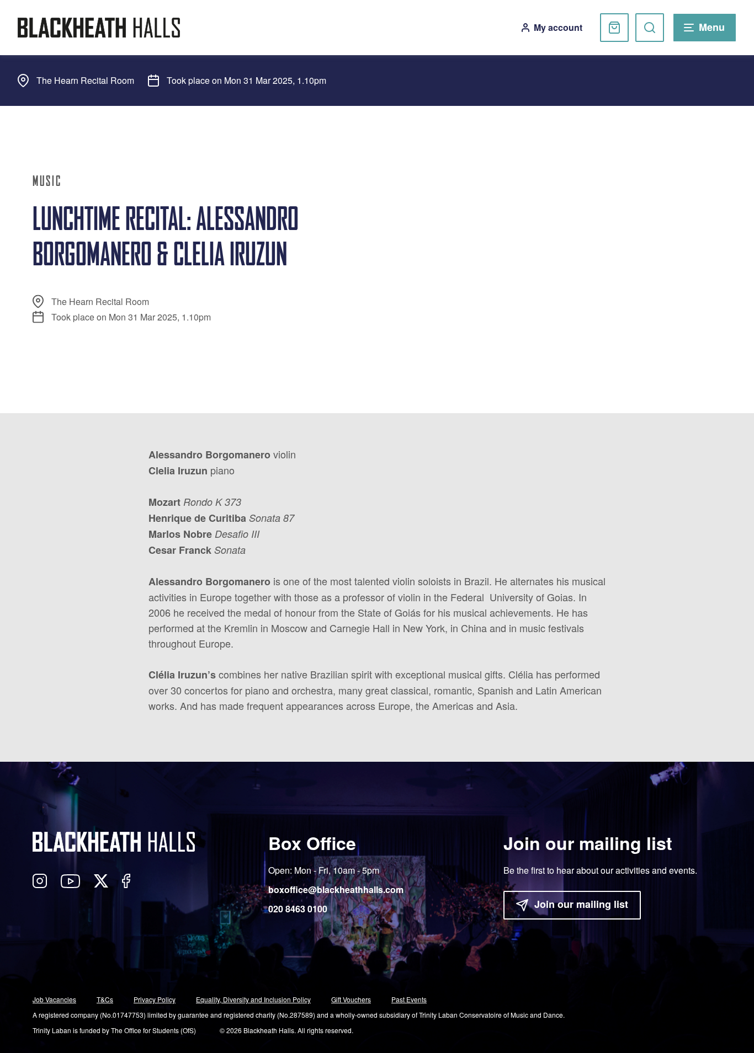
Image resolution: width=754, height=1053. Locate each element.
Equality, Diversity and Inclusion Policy (253, 999)
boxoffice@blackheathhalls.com (335, 889)
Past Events (409, 999)
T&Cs (105, 999)
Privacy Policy (155, 999)
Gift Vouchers (351, 999)
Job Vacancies (54, 999)
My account (558, 27)
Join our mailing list (581, 904)
